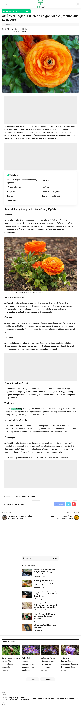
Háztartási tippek (40, 576)
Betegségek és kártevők (51, 196)
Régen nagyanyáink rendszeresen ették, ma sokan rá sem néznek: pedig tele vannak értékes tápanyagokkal (45, 605)
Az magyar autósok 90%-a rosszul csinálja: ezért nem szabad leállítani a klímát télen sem (46, 594)
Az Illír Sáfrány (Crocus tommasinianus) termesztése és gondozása (28, 664)
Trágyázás (11, 192)
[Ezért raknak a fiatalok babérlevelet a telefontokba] (27, 627)
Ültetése (45, 180)
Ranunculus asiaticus (28, 496)
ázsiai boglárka (16, 496)
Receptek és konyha (41, 610)
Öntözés (45, 187)
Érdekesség (38, 599)
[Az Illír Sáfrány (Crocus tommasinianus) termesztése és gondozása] (31, 650)
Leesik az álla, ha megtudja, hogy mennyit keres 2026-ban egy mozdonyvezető (44, 572)
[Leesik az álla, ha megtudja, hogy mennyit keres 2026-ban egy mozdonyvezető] (27, 572)
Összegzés (11, 200)
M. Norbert (10, 29)
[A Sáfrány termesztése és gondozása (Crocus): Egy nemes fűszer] (70, 650)
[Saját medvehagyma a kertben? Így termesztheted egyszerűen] (11, 650)
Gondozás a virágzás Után (52, 192)
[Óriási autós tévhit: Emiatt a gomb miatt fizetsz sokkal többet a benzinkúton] (27, 616)
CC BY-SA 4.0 (25, 292)
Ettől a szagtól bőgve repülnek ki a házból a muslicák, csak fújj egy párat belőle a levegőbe (45, 583)
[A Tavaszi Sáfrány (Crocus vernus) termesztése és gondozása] (50, 650)
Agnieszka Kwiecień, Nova (15, 292)
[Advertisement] (40, 110)
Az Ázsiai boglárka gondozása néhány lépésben (22, 181)
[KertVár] (40, 4)
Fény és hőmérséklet (15, 187)
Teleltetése (11, 196)
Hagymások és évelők (16, 11)
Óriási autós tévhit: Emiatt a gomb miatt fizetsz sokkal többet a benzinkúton (45, 616)
